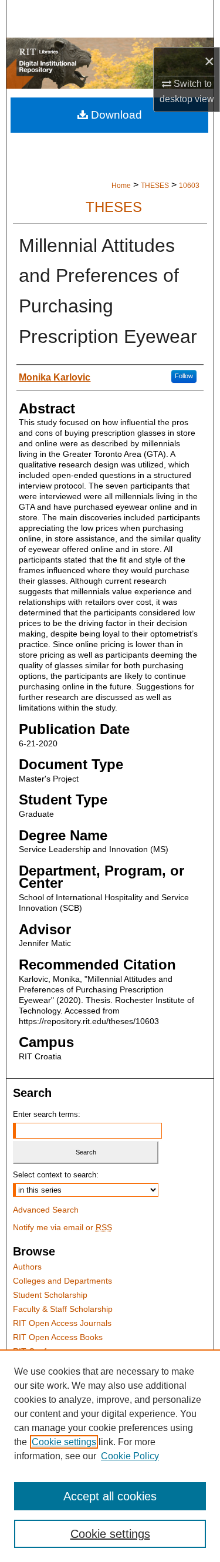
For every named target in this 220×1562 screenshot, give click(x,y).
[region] (110, 1455)
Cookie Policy (130, 1456)
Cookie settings (64, 1442)
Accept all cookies (110, 1496)
